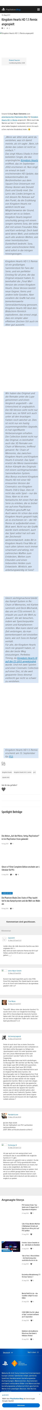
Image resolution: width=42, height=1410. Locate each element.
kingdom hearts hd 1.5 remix (22, 772)
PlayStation (13, 9)
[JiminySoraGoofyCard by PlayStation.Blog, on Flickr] (18, 367)
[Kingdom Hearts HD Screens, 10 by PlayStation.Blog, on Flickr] (18, 590)
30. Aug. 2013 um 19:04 (14, 1039)
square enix (5, 777)
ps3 (34, 772)
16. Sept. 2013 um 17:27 (14, 1147)
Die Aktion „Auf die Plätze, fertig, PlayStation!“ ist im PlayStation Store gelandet (20, 837)
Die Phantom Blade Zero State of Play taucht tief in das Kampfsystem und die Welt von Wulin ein (21, 900)
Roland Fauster (14, 60)
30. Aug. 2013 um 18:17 (14, 1004)
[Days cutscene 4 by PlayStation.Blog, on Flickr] (18, 385)
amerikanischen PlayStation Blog (14, 117)
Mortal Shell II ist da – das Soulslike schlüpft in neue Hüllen (30, 1295)
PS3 (11, 756)
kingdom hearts (7, 772)
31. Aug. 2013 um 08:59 (14, 1117)
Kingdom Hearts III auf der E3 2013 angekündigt (21, 659)
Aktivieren (21, 1405)
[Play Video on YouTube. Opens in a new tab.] (14, 1249)
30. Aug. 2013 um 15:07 (14, 940)
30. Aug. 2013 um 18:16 (14, 973)
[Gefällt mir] (11, 844)
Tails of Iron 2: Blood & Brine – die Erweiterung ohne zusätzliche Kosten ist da (30, 1258)
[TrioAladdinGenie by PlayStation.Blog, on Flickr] (18, 724)
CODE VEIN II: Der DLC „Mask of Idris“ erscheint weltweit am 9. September (30, 1314)
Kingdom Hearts (29, 160)
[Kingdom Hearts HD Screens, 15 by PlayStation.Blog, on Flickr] (18, 345)
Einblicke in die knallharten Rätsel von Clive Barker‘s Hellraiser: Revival (30, 1333)
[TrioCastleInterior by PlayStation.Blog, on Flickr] (18, 742)
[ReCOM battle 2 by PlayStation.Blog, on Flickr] (18, 702)
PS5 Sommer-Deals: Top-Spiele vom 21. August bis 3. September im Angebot (30, 1207)
